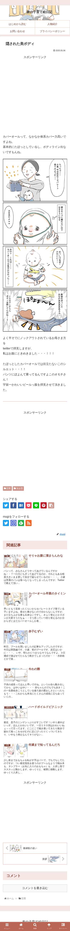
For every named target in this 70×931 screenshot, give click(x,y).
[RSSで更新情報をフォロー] (28, 523)
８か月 (19, 488)
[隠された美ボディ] (21, 505)
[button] (63, 669)
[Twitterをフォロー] (6, 523)
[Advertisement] (35, 95)
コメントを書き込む (35, 888)
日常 (8, 488)
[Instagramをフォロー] (13, 523)
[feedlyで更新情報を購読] (21, 523)
